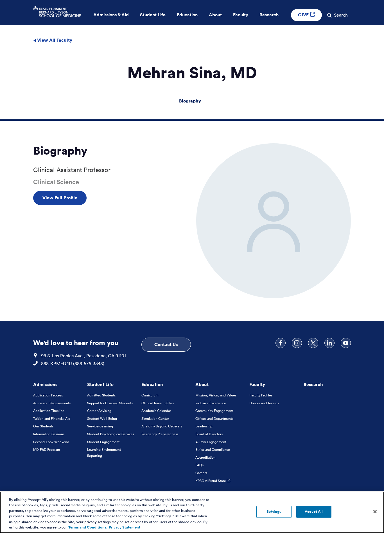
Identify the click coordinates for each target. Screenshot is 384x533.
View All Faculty (54, 40)
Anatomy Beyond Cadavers (161, 426)
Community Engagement (214, 410)
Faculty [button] (240, 15)
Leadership (203, 426)
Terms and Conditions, (87, 527)
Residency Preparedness (159, 434)
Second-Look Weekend (51, 442)
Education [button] (187, 15)
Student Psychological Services (110, 434)
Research (313, 384)
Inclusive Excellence (210, 403)
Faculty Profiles (260, 395)
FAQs (199, 465)
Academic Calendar (156, 410)
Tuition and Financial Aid (51, 418)
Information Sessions (48, 434)
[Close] (375, 511)
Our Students (43, 426)
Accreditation (205, 457)
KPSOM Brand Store (211, 480)
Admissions (45, 384)
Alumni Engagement (210, 442)
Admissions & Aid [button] (111, 15)
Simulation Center (155, 418)
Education (152, 384)
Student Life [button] (153, 15)
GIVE (304, 15)
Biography (190, 101)
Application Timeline (48, 410)
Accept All (314, 511)
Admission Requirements (52, 403)
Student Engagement (103, 442)
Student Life (100, 384)
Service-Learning (100, 426)
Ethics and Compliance (212, 449)
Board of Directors (209, 434)
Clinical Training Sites (157, 403)
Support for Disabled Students (110, 403)
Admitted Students (101, 395)
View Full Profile (59, 198)
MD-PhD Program (46, 449)
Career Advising (99, 410)
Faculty (257, 384)
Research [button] (269, 15)
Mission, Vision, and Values (215, 395)
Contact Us (166, 344)
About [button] (215, 15)
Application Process (48, 395)
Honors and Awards (264, 403)
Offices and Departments (214, 418)
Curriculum (149, 395)
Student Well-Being (102, 418)
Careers (201, 472)
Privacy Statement (124, 527)
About (202, 384)
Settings (273, 511)
